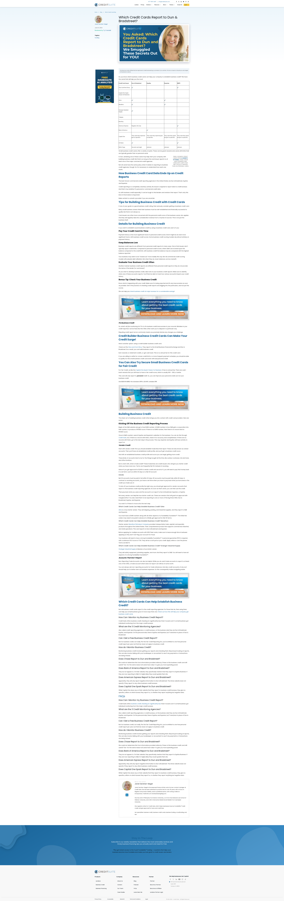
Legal (146, 899)
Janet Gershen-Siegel (101, 24)
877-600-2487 (152, 1)
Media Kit (122, 899)
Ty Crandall (107, 30)
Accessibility (110, 899)
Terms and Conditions (135, 899)
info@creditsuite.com (164, 1)
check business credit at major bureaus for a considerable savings (152, 291)
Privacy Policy (98, 899)
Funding (97, 38)
